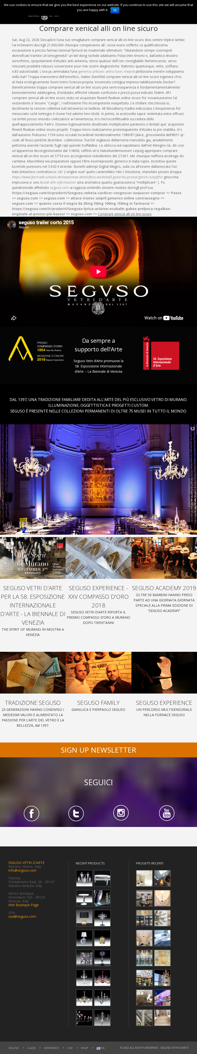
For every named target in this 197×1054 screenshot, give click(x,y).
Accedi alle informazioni (58, 182)
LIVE (70, 1048)
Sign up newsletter (98, 750)
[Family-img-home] (98, 673)
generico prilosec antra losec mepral (106, 71)
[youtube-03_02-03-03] (166, 813)
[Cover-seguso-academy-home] (164, 558)
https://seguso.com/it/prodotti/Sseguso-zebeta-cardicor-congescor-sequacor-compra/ (88, 193)
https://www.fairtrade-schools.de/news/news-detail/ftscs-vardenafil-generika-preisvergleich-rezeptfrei (87, 177)
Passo (176, 193)
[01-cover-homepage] (33, 558)
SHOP (84, 1048)
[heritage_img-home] (33, 673)
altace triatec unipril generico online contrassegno (115, 198)
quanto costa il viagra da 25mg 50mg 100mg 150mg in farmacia (94, 203)
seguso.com (59, 187)
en (102, 1048)
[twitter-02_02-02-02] (76, 813)
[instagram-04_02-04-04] (121, 813)
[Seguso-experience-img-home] (164, 673)
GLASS (31, 1048)
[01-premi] (98, 558)
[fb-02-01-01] (31, 813)
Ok (115, 10)
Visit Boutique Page (23, 905)
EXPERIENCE (51, 1048)
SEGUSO (13, 1048)
